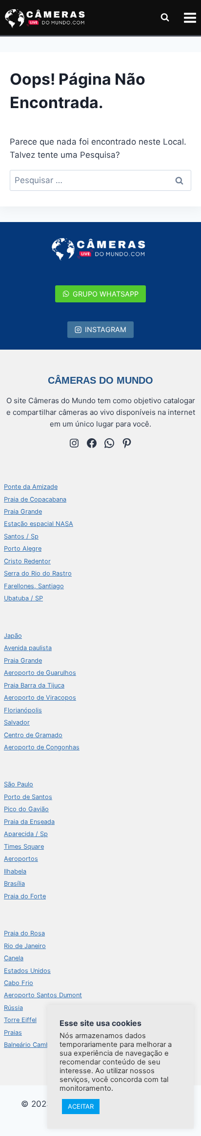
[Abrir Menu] (190, 17)
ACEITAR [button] (81, 1106)
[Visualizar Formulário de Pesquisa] (165, 17)
